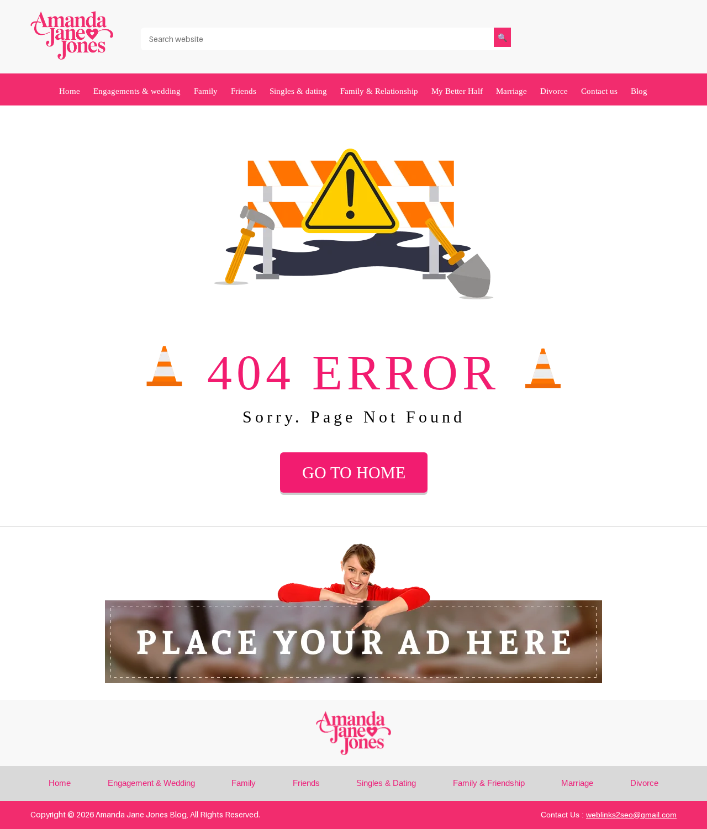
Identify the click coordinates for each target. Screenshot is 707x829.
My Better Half (457, 91)
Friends (243, 91)
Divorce (554, 91)
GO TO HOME (353, 472)
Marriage (511, 91)
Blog (639, 91)
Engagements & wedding (137, 91)
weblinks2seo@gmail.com (631, 814)
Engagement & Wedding (151, 783)
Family (206, 91)
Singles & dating (298, 91)
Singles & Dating (386, 783)
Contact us (599, 91)
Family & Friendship (489, 783)
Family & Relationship (379, 91)
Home (69, 91)
